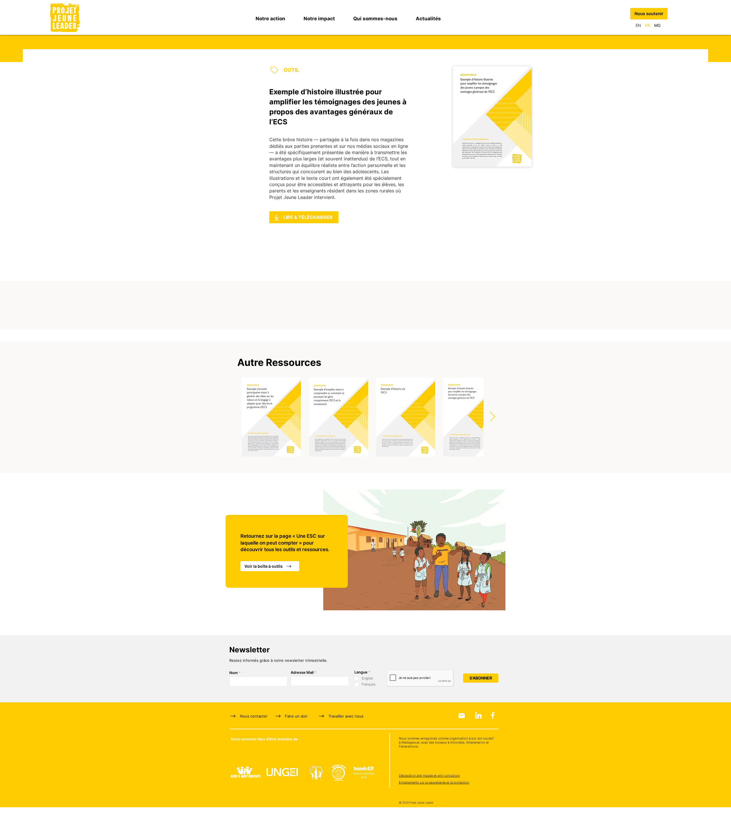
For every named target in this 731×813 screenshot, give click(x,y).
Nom (233, 673)
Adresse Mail (302, 672)
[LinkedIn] (478, 715)
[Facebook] (492, 715)
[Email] (461, 715)
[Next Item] (492, 417)
